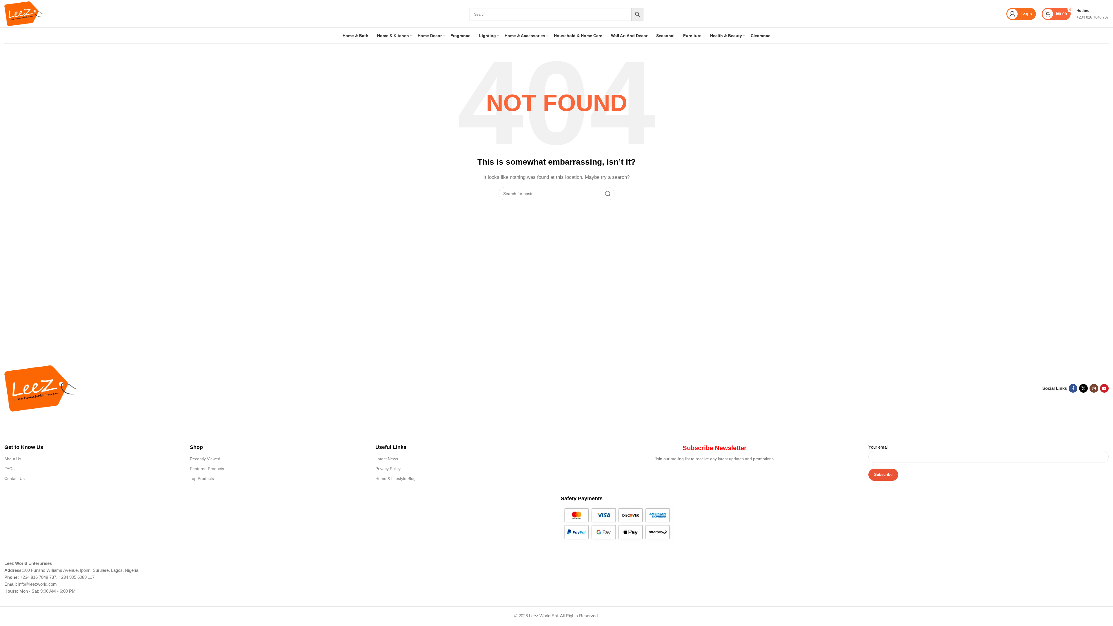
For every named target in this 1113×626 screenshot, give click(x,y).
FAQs (9, 468)
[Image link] (40, 387)
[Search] (607, 193)
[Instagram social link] (1094, 388)
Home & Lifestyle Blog (395, 478)
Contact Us (14, 478)
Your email (878, 447)
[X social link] (1083, 388)
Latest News (386, 458)
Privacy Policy (388, 468)
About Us (12, 458)
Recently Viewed (205, 458)
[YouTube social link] (1104, 388)
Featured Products (207, 468)
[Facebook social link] (1073, 388)
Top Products (202, 478)
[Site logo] (23, 13)
